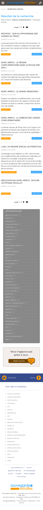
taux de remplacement (14, 336)
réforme (10, 297)
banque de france (12, 224)
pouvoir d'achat (12, 291)
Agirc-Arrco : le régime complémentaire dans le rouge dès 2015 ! (20, 65)
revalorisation (11, 324)
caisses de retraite (13, 230)
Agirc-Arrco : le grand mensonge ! (20, 91)
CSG (8, 242)
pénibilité (9, 282)
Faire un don (19, 361)
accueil (3, 9)
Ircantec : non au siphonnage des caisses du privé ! (19, 34)
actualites (6, 54)
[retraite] (21, 3)
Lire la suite (37, 54)
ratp (8, 315)
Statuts (10, 473)
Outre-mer (10, 279)
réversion (10, 312)
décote (9, 248)
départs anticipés (12, 251)
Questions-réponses (14, 470)
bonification (10, 227)
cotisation (10, 239)
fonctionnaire (11, 264)
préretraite (10, 294)
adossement (11, 221)
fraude (9, 267)
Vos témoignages (29, 470)
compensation (11, 236)
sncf (8, 327)
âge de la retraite (13, 215)
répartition (10, 309)
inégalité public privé (14, 273)
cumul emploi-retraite (14, 245)
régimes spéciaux (13, 306)
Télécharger (36, 172)
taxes (9, 339)
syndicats (10, 333)
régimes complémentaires (16, 303)
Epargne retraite (12, 261)
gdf (7, 270)
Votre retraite (21, 476)
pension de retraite (13, 288)
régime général (12, 300)
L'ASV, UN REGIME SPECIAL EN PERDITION (21, 146)
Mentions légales (29, 473)
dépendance (11, 255)
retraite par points (13, 321)
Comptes (18, 473)
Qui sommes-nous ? (17, 467)
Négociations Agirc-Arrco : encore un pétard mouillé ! (20, 181)
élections (9, 218)
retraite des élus (12, 318)
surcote (9, 330)
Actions (29, 467)
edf (8, 258)
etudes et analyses (9, 172)
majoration (10, 276)
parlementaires (11, 285)
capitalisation (11, 233)
